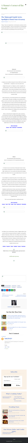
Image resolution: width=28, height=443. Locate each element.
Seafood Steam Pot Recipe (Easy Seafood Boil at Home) (16, 421)
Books (19, 285)
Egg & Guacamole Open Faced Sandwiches (7, 397)
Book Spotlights (8, 285)
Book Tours (14, 285)
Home (2, 13)
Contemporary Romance (6, 287)
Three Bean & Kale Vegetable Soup (19, 399)
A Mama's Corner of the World (17, 441)
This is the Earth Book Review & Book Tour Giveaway (17, 411)
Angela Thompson (4, 21)
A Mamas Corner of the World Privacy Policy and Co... (8, 433)
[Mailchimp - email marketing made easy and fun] (18, 386)
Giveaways (14, 287)
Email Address (7, 380)
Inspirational (6, 13)
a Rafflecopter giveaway (14, 256)
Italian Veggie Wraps (18, 396)
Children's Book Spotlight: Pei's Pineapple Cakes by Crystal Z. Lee (16, 322)
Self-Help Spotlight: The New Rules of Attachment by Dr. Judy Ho (17, 328)
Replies (6, 348)
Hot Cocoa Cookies (17, 400)
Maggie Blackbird (8, 338)
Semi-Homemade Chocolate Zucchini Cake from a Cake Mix (17, 416)
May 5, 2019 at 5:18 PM (8, 339)
